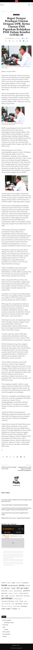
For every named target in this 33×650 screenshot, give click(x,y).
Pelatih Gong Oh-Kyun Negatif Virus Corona (9, 467)
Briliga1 (13, 588)
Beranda (3, 11)
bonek (4, 585)
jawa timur (16, 593)
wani (19, 608)
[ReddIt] (16, 41)
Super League (6, 608)
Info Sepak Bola (10, 11)
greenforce (26, 590)
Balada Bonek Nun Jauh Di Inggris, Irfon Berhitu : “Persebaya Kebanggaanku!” (24, 468)
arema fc (4, 582)
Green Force (11, 38)
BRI (2, 588)
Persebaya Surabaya (18, 598)
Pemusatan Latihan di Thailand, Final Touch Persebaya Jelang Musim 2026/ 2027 (16, 500)
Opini (3, 627)
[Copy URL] (27, 41)
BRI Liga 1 (7, 588)
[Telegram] (23, 41)
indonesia (10, 593)
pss (5, 606)
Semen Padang (16, 606)
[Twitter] (9, 41)
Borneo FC (28, 585)
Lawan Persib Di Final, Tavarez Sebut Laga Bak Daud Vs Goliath (15, 513)
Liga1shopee (12, 595)
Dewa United (4, 590)
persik (3, 603)
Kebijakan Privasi (15, 645)
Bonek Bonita (13, 585)
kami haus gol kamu (23, 593)
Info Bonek (5, 625)
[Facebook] (5, 41)
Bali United (18, 582)
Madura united (19, 595)
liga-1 (3, 595)
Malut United (27, 595)
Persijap (25, 601)
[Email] (20, 41)
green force (4, 593)
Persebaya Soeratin (9, 622)
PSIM (3, 606)
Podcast (6, 629)
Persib (16, 601)
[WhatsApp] (13, 41)
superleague (24, 606)
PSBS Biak (25, 603)
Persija (21, 601)
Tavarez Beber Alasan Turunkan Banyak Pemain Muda (15, 505)
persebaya (7, 598)
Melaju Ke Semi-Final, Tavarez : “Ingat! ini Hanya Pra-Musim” (16, 518)
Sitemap (4, 636)
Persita (12, 603)
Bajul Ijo (9, 582)
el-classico (11, 590)
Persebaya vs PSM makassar (8, 601)
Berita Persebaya (6, 620)
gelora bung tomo (18, 590)
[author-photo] (16, 483)
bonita (21, 585)
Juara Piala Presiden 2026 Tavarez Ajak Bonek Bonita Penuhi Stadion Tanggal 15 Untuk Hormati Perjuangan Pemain (16, 509)
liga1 (7, 596)
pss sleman (9, 606)
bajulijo (13, 582)
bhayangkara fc (25, 582)
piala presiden (19, 603)
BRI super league (23, 588)
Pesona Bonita (6, 631)
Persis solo (7, 603)
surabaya (14, 608)
